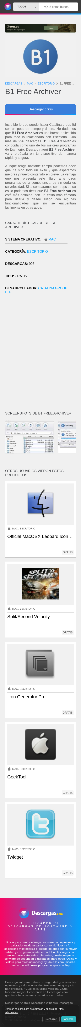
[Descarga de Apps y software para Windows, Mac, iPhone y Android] (7, 6)
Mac (52, 239)
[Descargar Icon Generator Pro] (40, 664)
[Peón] (40, 28)
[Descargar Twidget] (40, 825)
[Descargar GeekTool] (40, 744)
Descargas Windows (44, 1002)
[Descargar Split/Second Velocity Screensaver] (40, 584)
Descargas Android (17, 1002)
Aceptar (68, 1019)
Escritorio (37, 251)
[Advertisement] (40, 355)
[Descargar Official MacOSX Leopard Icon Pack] (40, 504)
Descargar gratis (40, 109)
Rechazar (50, 1019)
